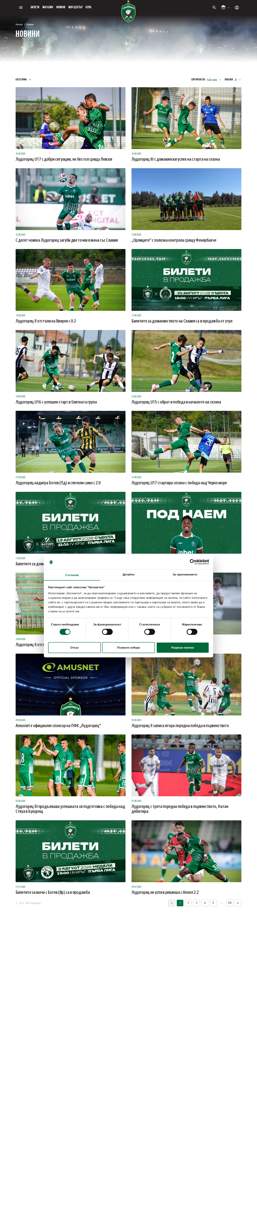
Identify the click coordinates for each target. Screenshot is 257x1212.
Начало (19, 24)
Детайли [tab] (129, 574)
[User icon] (237, 7)
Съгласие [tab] (72, 574)
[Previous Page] (238, 903)
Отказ (74, 647)
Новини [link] (30, 24)
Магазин (48, 7)
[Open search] (214, 7)
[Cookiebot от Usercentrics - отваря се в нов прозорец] (192, 562)
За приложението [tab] (185, 574)
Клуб (88, 7)
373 (229, 903)
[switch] (107, 632)
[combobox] (225, 7)
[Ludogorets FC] (128, 11)
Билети (35, 7)
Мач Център (75, 7)
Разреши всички (182, 647)
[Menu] (21, 7)
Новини (60, 7)
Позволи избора (128, 647)
